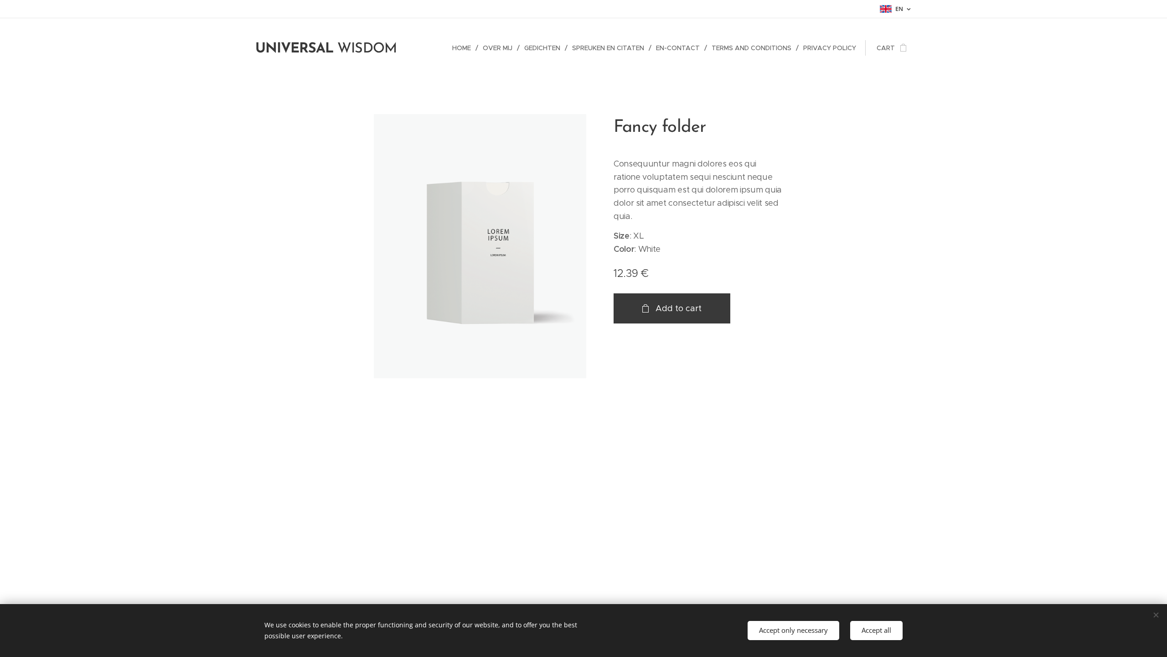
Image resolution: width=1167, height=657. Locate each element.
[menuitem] (464, 47)
